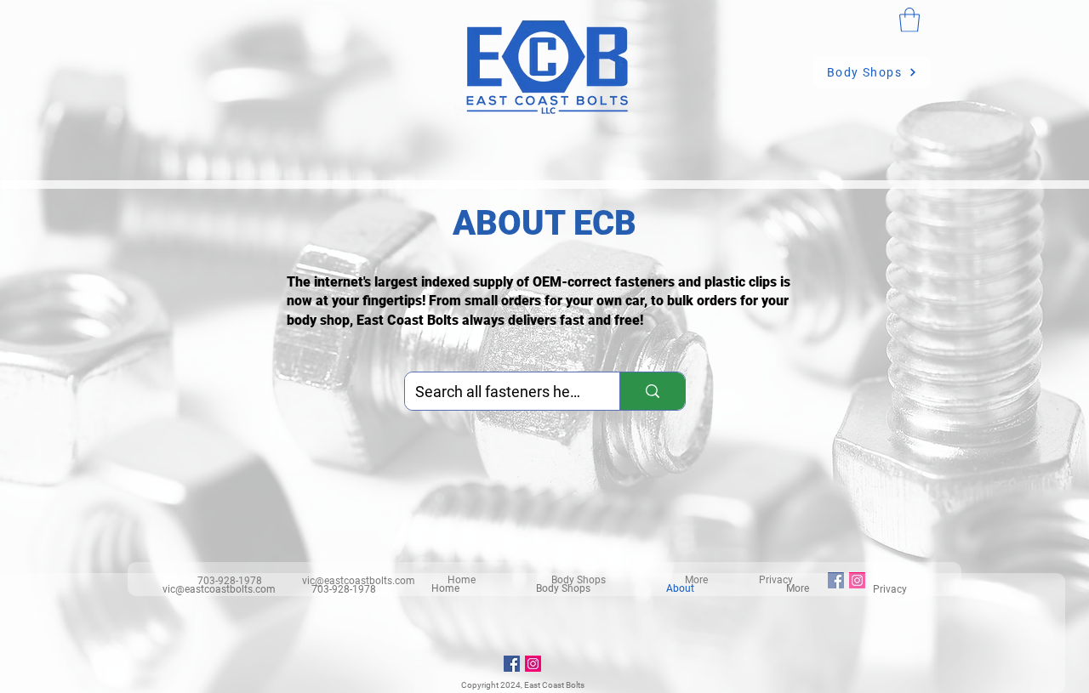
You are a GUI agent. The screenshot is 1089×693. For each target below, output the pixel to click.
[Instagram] (533, 664)
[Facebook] (512, 664)
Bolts (575, 685)
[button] (909, 20)
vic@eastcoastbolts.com (219, 589)
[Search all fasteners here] (652, 391)
